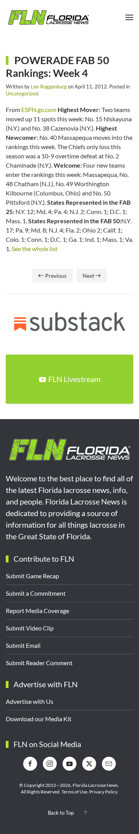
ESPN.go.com (38, 109)
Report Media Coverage (37, 610)
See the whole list (35, 248)
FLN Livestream (74, 379)
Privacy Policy (103, 792)
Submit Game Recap (32, 575)
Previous (55, 275)
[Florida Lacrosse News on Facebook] (30, 764)
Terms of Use (74, 792)
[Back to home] (48, 17)
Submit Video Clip (30, 628)
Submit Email (23, 645)
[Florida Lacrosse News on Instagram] (50, 764)
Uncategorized (22, 93)
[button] (129, 17)
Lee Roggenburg (49, 86)
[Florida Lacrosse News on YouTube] (69, 764)
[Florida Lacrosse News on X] (89, 764)
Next (88, 275)
